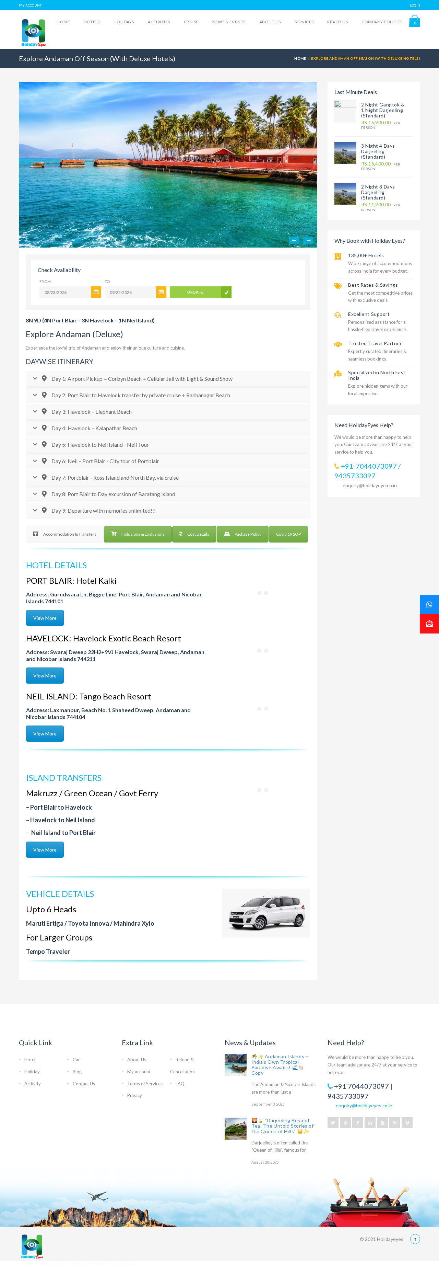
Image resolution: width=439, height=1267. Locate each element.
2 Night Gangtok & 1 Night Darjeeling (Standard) (383, 110)
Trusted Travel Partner (375, 343)
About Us (270, 21)
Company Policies (381, 21)
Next (308, 240)
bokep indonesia (73, 1263)
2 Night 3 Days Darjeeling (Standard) (378, 192)
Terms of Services (145, 1083)
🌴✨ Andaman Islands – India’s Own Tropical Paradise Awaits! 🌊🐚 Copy (279, 1064)
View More (45, 618)
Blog (77, 1071)
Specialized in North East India (377, 375)
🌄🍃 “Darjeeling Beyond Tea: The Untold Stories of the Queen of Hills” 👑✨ (282, 1125)
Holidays (124, 21)
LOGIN (415, 5)
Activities (159, 21)
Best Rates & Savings (373, 285)
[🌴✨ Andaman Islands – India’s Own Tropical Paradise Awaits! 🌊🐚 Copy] (236, 1065)
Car (76, 1059)
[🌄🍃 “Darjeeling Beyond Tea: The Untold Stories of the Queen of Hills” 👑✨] (236, 1129)
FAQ (180, 1083)
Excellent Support (369, 314)
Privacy (134, 1095)
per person (380, 124)
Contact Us (84, 1083)
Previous (294, 240)
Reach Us (337, 21)
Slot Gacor (28, 1263)
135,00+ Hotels (366, 255)
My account (139, 1071)
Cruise (191, 21)
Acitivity (32, 1083)
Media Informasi (103, 1263)
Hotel (29, 1059)
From (45, 281)
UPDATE (195, 292)
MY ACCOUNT (30, 5)
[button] (429, 624)
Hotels (92, 21)
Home (63, 21)
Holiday (32, 1071)
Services (304, 21)
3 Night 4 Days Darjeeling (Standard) (378, 151)
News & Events (229, 21)
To (107, 281)
